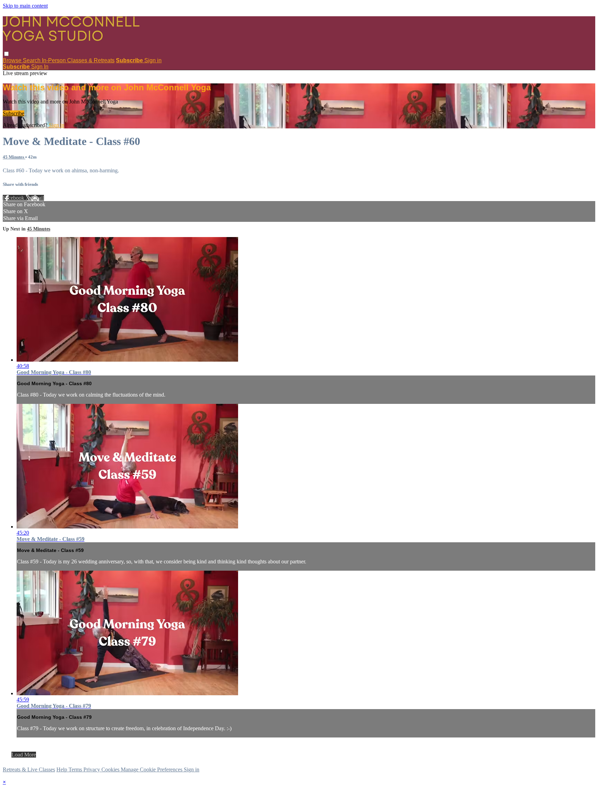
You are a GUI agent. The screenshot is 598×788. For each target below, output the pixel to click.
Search (32, 60)
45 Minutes (14, 157)
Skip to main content (25, 6)
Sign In (39, 67)
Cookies (111, 769)
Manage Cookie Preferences (152, 769)
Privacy (92, 769)
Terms (76, 769)
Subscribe (13, 113)
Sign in (153, 60)
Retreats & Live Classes (29, 769)
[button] (6, 54)
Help (62, 769)
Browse (13, 60)
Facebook (14, 198)
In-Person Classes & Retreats (78, 60)
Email (37, 198)
